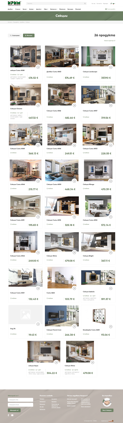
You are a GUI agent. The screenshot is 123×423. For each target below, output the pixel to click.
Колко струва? (71, 406)
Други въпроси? (86, 406)
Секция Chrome (16, 109)
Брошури (70, 9)
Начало (10, 22)
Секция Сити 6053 (90, 149)
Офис (45, 9)
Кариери (105, 3)
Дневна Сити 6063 (54, 72)
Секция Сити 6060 (17, 149)
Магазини (62, 9)
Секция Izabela (88, 292)
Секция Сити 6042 (17, 256)
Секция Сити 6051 (17, 220)
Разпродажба (111, 9)
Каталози (53, 9)
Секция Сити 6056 (54, 149)
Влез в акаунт (107, 410)
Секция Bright (88, 256)
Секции (28, 22)
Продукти (16, 22)
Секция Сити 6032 (54, 220)
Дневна (10, 9)
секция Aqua (33, 366)
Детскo (38, 9)
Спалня (17, 9)
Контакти (99, 3)
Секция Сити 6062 (54, 111)
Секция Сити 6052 (90, 220)
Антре (31, 9)
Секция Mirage (88, 184)
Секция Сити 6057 (90, 111)
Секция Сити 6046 (17, 184)
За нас (93, 3)
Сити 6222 (51, 293)
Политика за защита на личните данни (56, 405)
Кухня (24, 9)
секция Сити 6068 (17, 70)
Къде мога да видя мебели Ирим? (72, 402)
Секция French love (54, 330)
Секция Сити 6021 (17, 293)
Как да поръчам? (72, 399)
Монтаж (78, 9)
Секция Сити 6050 (54, 184)
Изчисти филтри (109, 40)
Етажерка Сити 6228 (91, 330)
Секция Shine (52, 256)
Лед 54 (12, 329)
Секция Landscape (90, 72)
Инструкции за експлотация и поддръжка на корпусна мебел (86, 401)
